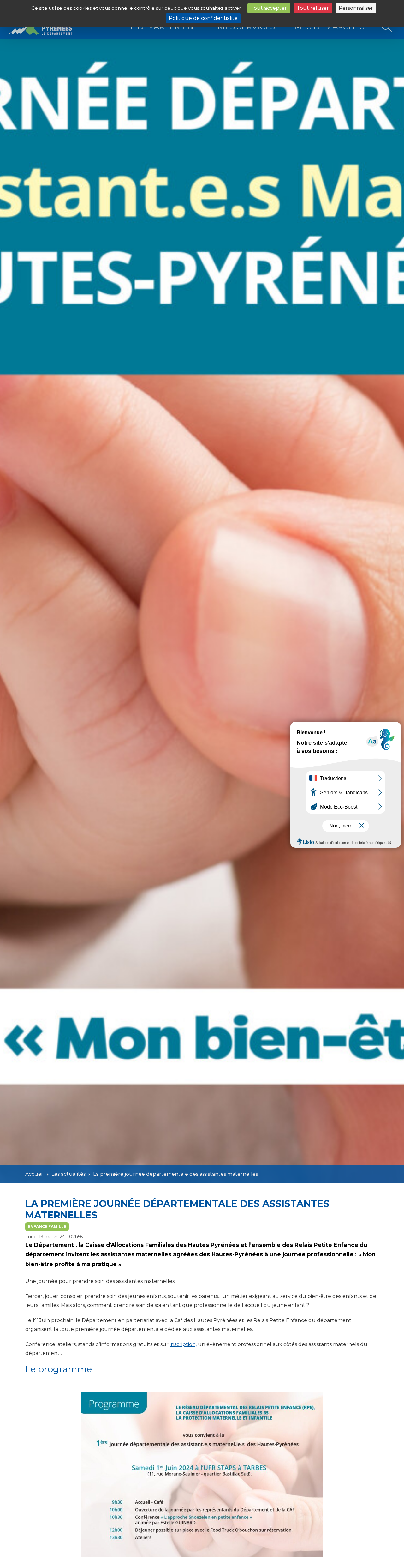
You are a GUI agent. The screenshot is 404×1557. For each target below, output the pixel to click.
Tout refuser (313, 8)
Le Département (162, 26)
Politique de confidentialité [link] (203, 18)
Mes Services (246, 26)
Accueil (34, 1174)
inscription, (183, 1344)
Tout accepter (269, 8)
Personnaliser (356, 8)
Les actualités (68, 1174)
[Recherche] (386, 27)
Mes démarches (329, 26)
